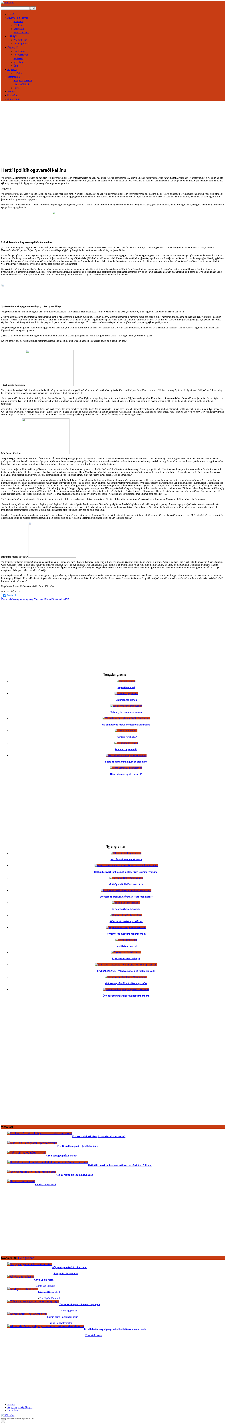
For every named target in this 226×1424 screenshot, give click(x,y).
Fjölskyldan (19, 51)
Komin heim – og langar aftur (62, 1316)
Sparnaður (19, 29)
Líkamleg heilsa (21, 43)
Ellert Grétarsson (93, 1335)
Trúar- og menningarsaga (22, 599)
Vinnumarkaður (21, 32)
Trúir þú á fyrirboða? (126, 736)
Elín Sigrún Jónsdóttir (49, 1298)
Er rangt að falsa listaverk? (126, 908)
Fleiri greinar (26, 1258)
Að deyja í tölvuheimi (49, 1292)
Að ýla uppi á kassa (44, 1279)
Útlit (16, 66)
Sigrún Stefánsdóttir (45, 1285)
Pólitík (17, 88)
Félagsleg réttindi (23, 80)
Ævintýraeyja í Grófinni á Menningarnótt (126, 983)
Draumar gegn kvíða (126, 699)
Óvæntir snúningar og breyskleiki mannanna (126, 995)
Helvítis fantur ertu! (126, 946)
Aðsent (11, 91)
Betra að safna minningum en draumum (126, 761)
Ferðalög (18, 73)
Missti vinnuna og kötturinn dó (126, 774)
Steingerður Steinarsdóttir (66, 1273)
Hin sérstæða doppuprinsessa (126, 859)
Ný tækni (18, 58)
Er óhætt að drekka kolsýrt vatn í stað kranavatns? (126, 896)
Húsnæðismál (21, 54)
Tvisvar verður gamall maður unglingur (79, 1304)
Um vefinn (12, 95)
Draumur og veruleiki (126, 749)
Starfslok (18, 21)
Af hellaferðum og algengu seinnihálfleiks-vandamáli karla (115, 1329)
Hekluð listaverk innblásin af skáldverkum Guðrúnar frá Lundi (126, 871)
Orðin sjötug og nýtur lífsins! (61, 1155)
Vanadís (59, 599)
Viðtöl (66, 599)
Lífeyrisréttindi (21, 84)
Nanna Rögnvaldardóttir (60, 1323)
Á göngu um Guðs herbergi (126, 958)
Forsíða (11, 14)
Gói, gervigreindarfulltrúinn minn (69, 1267)
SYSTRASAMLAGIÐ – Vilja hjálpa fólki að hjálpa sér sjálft (126, 970)
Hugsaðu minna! (126, 687)
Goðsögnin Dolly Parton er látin (126, 884)
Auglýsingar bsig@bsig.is (19, 1407)
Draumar (5, 599)
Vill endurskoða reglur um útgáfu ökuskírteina (126, 724)
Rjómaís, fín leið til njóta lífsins (126, 921)
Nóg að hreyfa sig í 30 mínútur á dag (74, 1174)
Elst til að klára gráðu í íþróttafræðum (77, 1146)
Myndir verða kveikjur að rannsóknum (126, 933)
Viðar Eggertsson (69, 1310)
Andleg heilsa (20, 40)
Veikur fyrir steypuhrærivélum (126, 712)
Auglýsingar (13, 99)
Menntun (18, 62)
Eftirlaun (18, 25)
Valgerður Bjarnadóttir (45, 599)
